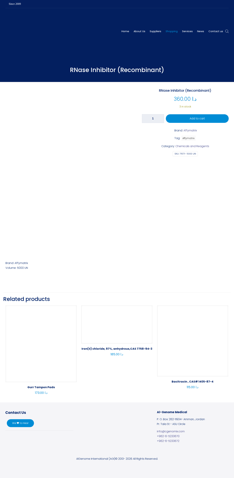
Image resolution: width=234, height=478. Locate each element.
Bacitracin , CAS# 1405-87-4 (192, 382)
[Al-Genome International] (80, 16)
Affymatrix (188, 138)
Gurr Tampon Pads (41, 387)
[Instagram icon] (219, 4)
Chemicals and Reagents (192, 146)
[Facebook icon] (206, 4)
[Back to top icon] (217, 471)
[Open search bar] (227, 31)
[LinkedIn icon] (214, 4)
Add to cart (197, 118)
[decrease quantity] (146, 118)
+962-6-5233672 (168, 441)
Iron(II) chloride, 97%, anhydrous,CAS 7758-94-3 (117, 349)
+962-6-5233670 (168, 436)
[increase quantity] (160, 118)
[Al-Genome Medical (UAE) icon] (223, 4)
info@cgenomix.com (171, 431)
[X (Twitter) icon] (210, 4)
